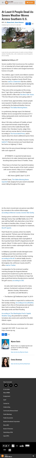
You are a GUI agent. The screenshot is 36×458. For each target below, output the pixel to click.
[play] (3, 456)
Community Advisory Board (10, 410)
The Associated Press (17, 133)
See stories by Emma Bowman (20, 364)
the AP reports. (7, 228)
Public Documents (8, 418)
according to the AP (8, 258)
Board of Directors (8, 428)
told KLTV (5, 142)
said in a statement (14, 81)
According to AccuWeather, (25, 303)
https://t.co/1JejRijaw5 (24, 169)
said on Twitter (10, 265)
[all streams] (34, 456)
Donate (30, 2)
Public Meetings (7, 414)
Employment (6, 396)
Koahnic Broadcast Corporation (11, 421)
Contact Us (6, 403)
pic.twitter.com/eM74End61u (18, 293)
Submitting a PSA (8, 432)
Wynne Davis (10, 22)
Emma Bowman (19, 22)
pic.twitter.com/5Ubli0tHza (18, 172)
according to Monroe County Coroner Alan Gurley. (18, 213)
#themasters (23, 290)
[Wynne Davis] (5, 344)
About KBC (6, 425)
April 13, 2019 (25, 175)
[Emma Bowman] (5, 362)
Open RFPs (6, 436)
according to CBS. (18, 280)
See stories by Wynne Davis (19, 352)
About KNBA (6, 392)
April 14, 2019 (28, 296)
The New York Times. (27, 94)
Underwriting (6, 407)
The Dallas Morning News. (19, 107)
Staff (4, 400)
